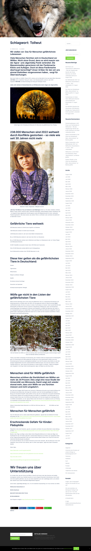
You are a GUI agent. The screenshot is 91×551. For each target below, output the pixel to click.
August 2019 (68, 376)
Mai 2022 (67, 296)
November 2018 (69, 397)
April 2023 (68, 270)
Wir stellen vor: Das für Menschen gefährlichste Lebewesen (33, 53)
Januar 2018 (68, 421)
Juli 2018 (67, 407)
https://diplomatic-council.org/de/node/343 (20, 450)
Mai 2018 (67, 411)
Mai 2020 (67, 354)
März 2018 (68, 416)
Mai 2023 (67, 268)
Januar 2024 (68, 248)
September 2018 (69, 402)
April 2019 (68, 385)
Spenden (71, 1)
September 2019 (69, 373)
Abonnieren (70, 58)
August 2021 (68, 318)
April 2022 (68, 299)
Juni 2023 (67, 265)
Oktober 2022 (68, 284)
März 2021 (68, 330)
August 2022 (68, 289)
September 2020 (69, 344)
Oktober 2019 (68, 371)
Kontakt (47, 4)
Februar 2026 (68, 189)
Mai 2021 (67, 325)
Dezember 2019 (69, 366)
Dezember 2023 (69, 251)
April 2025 (68, 213)
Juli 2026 (67, 177)
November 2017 (69, 426)
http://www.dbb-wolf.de (15, 456)
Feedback (67, 458)
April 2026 (68, 184)
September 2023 (69, 258)
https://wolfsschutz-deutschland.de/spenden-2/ (33, 499)
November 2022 (69, 282)
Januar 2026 (68, 191)
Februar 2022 (68, 304)
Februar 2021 (68, 332)
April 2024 (68, 241)
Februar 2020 (68, 361)
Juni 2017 (67, 438)
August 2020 (68, 347)
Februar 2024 (68, 246)
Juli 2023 (67, 263)
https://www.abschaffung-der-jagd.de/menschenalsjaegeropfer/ (25, 459)
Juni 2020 (67, 352)
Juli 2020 (67, 349)
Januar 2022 (68, 306)
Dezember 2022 (69, 280)
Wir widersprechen (70, 473)
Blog (66, 1)
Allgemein (67, 447)
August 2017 (68, 433)
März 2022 (68, 301)
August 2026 (68, 174)
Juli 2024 (67, 234)
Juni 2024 (67, 236)
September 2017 (69, 431)
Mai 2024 (67, 239)
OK (76, 548)
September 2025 (69, 201)
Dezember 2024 (69, 222)
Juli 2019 (67, 378)
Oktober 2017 (68, 428)
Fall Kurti (54, 3)
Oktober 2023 (68, 256)
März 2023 (68, 272)
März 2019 (68, 387)
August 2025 (68, 203)
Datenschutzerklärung (39, 4)
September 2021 (69, 316)
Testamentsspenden (39, 3)
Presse (62, 3)
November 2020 (69, 340)
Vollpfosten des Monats (71, 470)
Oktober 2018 (68, 399)
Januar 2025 (68, 220)
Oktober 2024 (68, 227)
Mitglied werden (44, 1)
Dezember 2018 (69, 395)
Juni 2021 (67, 323)
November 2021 (69, 311)
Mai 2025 (67, 210)
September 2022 (69, 287)
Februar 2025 (68, 217)
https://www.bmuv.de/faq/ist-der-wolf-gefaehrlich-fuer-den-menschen (26, 453)
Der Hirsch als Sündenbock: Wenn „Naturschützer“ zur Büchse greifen (72, 91)
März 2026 (68, 186)
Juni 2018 (67, 409)
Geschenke (77, 1)
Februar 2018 (68, 419)
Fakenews (68, 456)
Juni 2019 (67, 380)
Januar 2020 (68, 364)
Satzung (50, 1)
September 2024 (69, 229)
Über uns (37, 1)
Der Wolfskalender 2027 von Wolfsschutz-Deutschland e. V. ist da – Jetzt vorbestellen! (72, 146)
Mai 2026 (67, 181)
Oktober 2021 (68, 313)
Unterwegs (68, 468)
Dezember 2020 (69, 337)
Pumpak (67, 465)
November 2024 (69, 224)
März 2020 (68, 359)
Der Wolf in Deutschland (59, 1)
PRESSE (67, 463)
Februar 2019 (68, 390)
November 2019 (69, 368)
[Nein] (89, 548)
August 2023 (68, 260)
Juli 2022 (67, 292)
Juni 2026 (67, 179)
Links (58, 3)
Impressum (68, 3)
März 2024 (68, 244)
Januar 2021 (68, 335)
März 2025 (68, 215)
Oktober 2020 (68, 342)
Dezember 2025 (69, 193)
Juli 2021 (67, 320)
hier (52, 538)
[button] (14, 508)
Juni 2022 (67, 294)
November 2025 (69, 196)
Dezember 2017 (69, 423)
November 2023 (69, 253)
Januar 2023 (68, 277)
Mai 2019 (67, 383)
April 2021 (67, 328)
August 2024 (68, 232)
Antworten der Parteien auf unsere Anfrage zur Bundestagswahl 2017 (72, 452)
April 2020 (68, 356)
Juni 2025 (67, 208)
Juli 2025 (67, 205)
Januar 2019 (68, 392)
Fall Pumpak (47, 3)
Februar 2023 (68, 275)
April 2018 (67, 414)
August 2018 (68, 404)
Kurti (66, 461)
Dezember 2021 (69, 308)
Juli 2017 (67, 435)
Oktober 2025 (68, 198)
